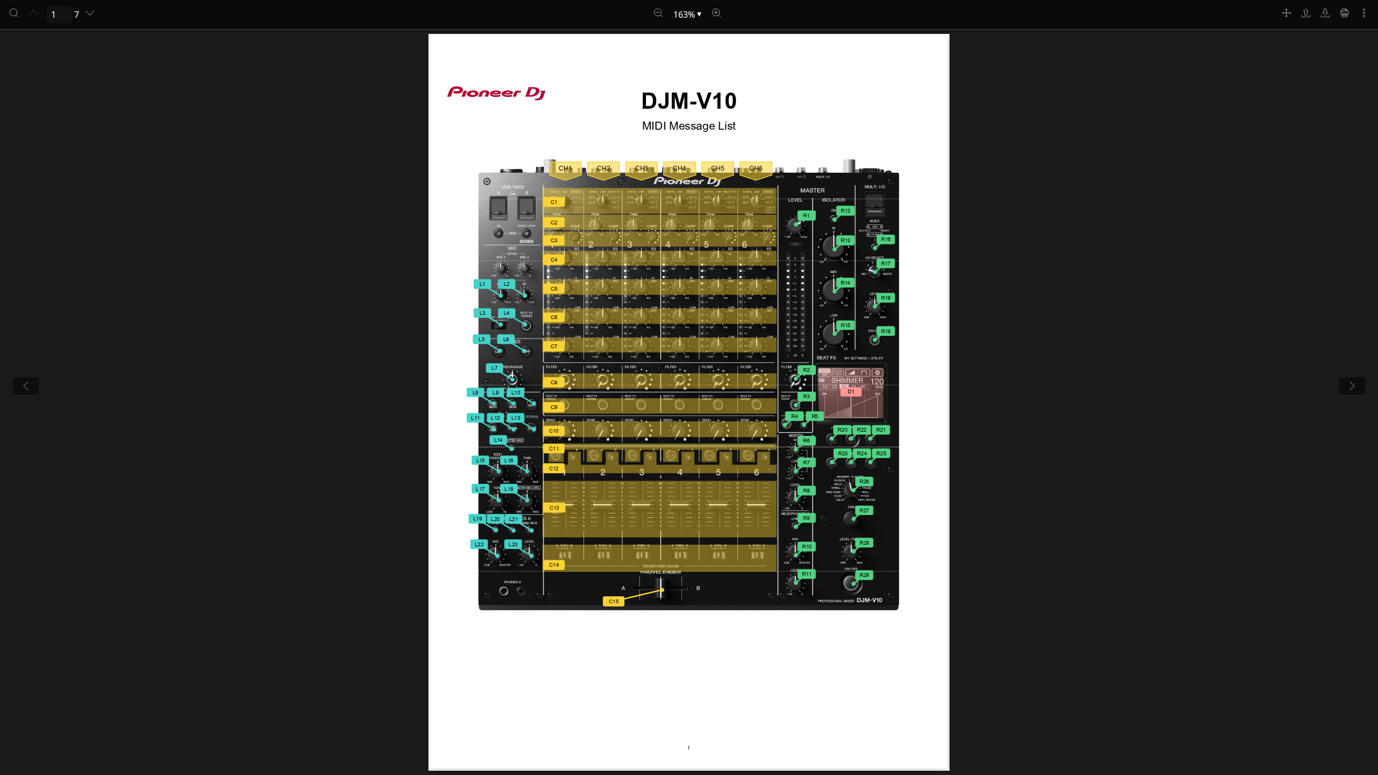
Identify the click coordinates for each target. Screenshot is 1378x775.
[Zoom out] (658, 13)
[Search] (14, 13)
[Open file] (1305, 13)
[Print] (1344, 13)
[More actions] (1364, 13)
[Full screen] (1286, 13)
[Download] (1325, 13)
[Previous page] (33, 13)
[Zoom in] (716, 13)
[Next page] (90, 13)
